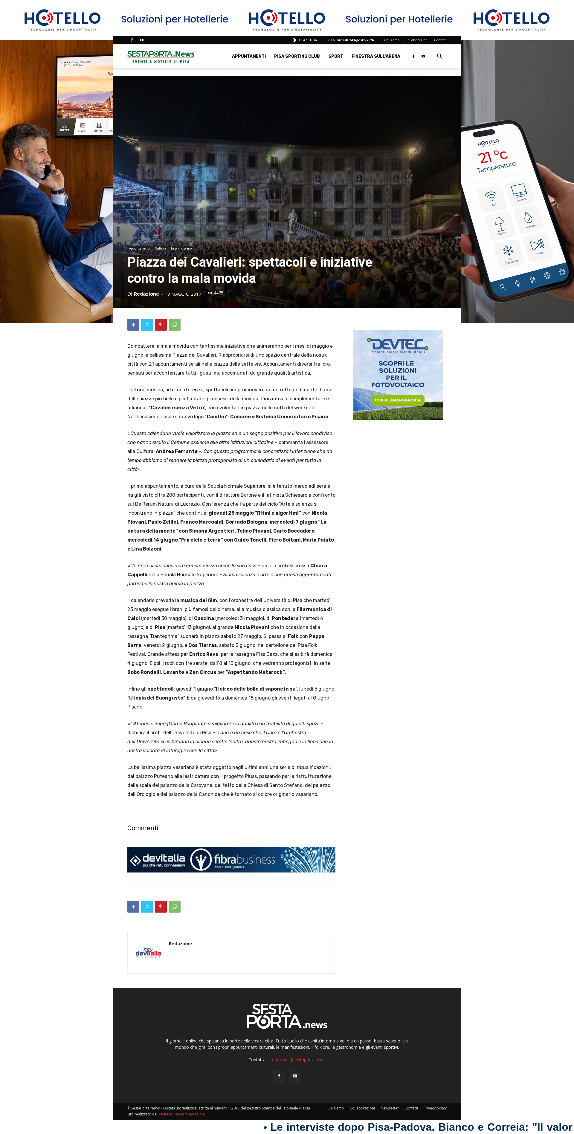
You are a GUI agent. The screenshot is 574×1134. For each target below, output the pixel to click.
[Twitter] (147, 325)
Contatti (440, 40)
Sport (335, 56)
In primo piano (181, 248)
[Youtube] (141, 40)
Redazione (146, 294)
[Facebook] (131, 40)
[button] (439, 57)
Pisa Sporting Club (297, 56)
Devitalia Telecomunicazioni (181, 1114)
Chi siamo (392, 40)
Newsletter (390, 1108)
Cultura (160, 248)
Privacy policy (435, 1108)
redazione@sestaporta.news (298, 1059)
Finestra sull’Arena (376, 56)
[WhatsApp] (175, 325)
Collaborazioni (416, 40)
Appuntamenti (249, 56)
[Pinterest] (161, 325)
